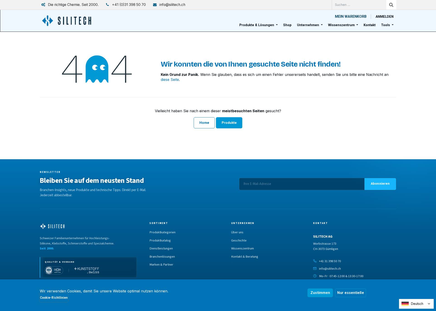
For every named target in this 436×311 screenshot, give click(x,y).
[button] (380, 184)
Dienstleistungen (161, 248)
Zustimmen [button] (320, 293)
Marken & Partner (161, 264)
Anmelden (385, 17)
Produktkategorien (162, 232)
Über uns (237, 232)
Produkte (229, 123)
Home (204, 123)
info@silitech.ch (330, 268)
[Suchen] (391, 5)
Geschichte (239, 240)
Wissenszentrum (242, 248)
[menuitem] (258, 25)
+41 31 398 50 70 (330, 261)
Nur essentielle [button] (350, 293)
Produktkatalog (160, 240)
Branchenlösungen (162, 256)
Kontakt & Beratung (244, 256)
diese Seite (170, 79)
